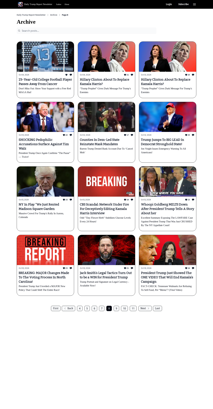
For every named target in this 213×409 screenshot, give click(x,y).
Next (143, 308)
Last (157, 308)
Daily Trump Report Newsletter (31, 15)
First (55, 308)
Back (70, 308)
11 (133, 308)
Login (169, 4)
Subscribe (183, 4)
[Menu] (194, 4)
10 (124, 308)
